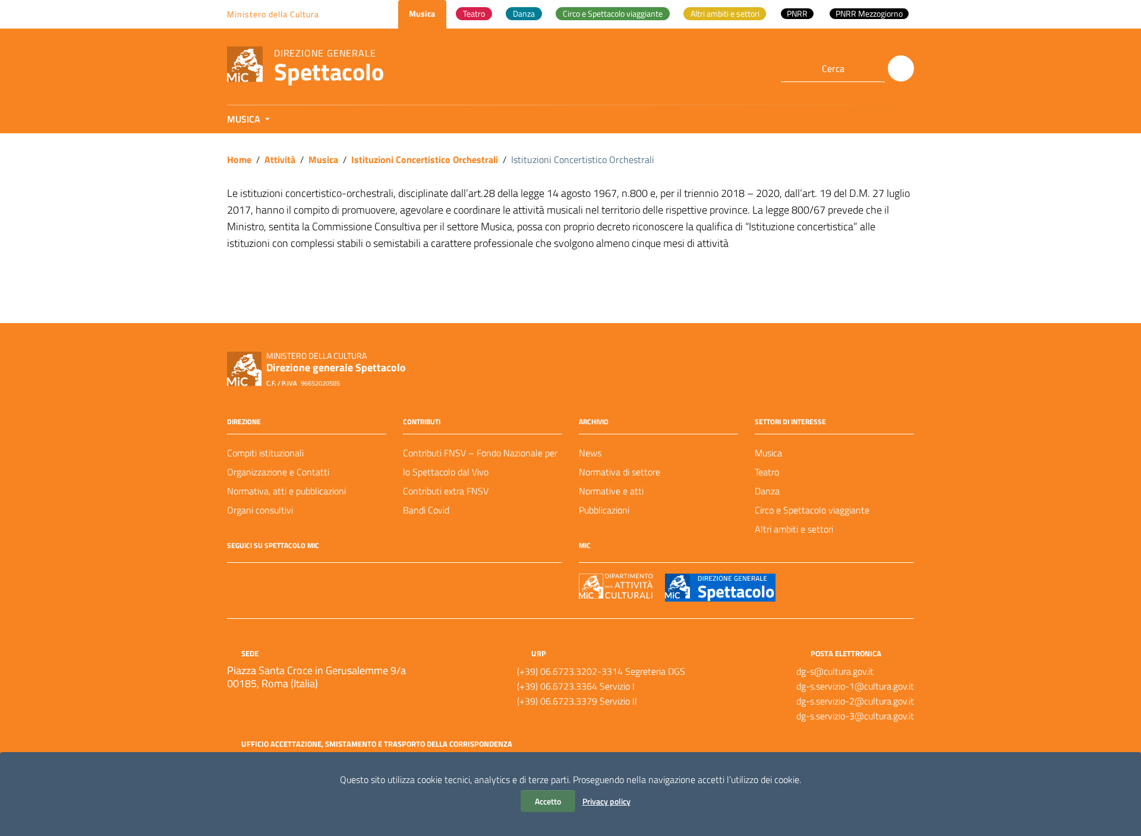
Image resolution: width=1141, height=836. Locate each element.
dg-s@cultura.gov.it (835, 671)
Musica (323, 159)
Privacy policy (606, 801)
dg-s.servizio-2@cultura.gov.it (855, 701)
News (590, 453)
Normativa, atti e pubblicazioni (286, 491)
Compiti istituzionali (265, 453)
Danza (767, 491)
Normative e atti (611, 491)
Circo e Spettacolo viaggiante (812, 510)
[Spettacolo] (245, 63)
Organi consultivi (260, 510)
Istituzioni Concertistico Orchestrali (424, 159)
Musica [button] (245, 119)
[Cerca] (901, 68)
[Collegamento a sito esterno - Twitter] (255, 579)
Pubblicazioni (604, 510)
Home (239, 159)
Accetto (548, 801)
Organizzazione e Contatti (278, 472)
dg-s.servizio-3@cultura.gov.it (855, 716)
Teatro (767, 472)
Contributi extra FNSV (445, 491)
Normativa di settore (619, 472)
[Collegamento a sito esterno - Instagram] (277, 579)
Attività (279, 159)
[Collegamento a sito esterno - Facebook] (234, 579)
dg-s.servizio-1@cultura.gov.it (855, 686)
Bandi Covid (426, 510)
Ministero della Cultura (273, 14)
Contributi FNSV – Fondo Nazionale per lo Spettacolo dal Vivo (480, 462)
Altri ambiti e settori (794, 529)
